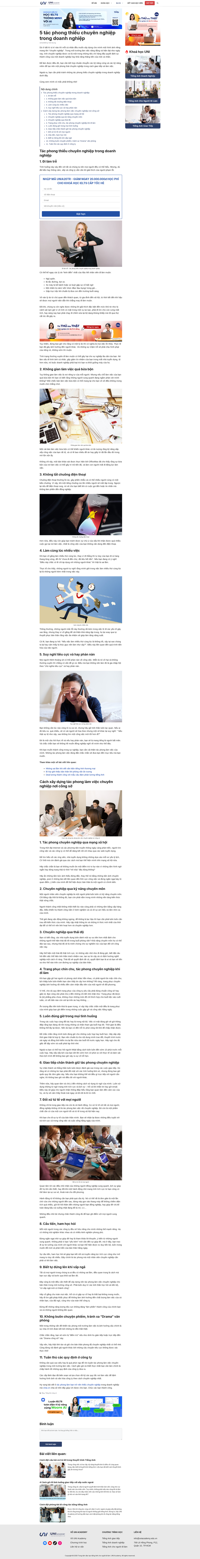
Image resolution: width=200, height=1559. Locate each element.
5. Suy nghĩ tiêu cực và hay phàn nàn (61, 108)
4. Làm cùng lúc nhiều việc (57, 105)
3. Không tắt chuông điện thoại (58, 102)
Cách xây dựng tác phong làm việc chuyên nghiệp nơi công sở (71, 111)
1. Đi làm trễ (51, 96)
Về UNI (94, 3)
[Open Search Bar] (157, 3)
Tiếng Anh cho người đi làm (114, 1547)
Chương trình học (78, 1542)
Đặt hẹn (149, 3)
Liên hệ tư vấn (77, 1547)
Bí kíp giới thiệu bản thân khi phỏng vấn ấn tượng (69, 771)
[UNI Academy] (50, 3)
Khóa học (105, 3)
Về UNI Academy (78, 1538)
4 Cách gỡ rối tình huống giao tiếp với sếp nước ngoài (66, 1482)
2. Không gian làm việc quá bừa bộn (61, 99)
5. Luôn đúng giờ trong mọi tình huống (62, 126)
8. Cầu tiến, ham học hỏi (56, 135)
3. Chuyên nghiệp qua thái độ (58, 120)
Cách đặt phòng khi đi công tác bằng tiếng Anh (64, 1504)
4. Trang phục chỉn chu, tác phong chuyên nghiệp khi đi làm (70, 123)
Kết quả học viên (135, 3)
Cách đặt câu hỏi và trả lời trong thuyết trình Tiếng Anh (68, 1460)
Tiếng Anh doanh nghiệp (113, 1542)
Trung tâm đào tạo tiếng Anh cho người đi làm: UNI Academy (99, 1556)
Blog (118, 3)
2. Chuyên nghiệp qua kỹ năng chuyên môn (64, 117)
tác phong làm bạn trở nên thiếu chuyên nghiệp (79, 1385)
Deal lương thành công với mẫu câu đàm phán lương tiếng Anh (75, 775)
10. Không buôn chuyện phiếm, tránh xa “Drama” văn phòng (71, 141)
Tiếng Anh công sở (51, 1393)
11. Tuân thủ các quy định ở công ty (61, 144)
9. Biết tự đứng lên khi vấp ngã (59, 138)
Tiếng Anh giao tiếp (111, 1538)
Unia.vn (46, 1388)
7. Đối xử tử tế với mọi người (58, 132)
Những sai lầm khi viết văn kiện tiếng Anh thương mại (70, 768)
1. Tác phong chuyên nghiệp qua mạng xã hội (65, 114)
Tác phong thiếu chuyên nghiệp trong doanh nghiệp (66, 93)
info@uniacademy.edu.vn (145, 1538)
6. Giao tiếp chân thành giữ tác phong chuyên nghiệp (68, 129)
